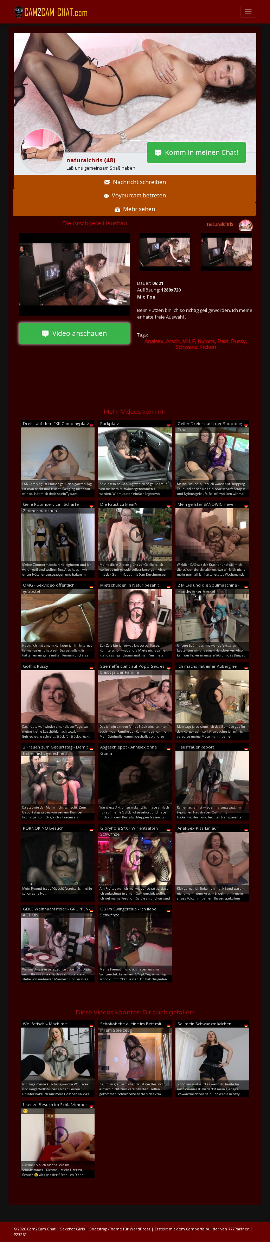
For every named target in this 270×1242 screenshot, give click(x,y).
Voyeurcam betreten (137, 195)
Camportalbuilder (202, 1228)
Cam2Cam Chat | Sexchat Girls (56, 1228)
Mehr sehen (137, 209)
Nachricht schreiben (138, 182)
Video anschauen (78, 333)
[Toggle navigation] (248, 11)
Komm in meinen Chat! (199, 152)
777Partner (238, 1228)
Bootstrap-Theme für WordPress (119, 1228)
